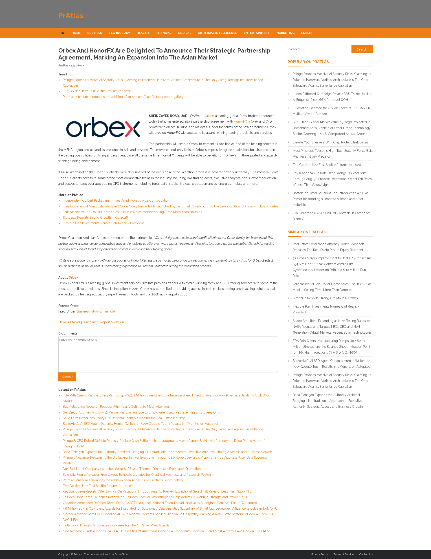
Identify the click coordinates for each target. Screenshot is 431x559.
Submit (307, 33)
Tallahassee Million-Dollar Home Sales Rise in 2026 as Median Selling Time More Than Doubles (132, 212)
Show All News (69, 322)
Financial (164, 33)
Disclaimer (90, 322)
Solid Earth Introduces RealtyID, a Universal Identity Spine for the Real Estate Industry (124, 418)
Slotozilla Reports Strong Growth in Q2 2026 (95, 217)
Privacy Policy (319, 554)
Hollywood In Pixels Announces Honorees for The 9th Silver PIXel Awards (116, 525)
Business (94, 33)
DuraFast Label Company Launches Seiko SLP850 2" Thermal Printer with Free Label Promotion (132, 469)
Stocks (96, 311)
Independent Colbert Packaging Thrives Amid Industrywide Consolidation (116, 200)
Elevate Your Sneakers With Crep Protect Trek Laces (330, 142)
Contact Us (366, 554)
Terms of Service (344, 554)
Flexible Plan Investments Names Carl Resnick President (103, 223)
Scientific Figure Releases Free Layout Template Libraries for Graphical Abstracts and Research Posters (137, 474)
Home (76, 33)
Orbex (209, 116)
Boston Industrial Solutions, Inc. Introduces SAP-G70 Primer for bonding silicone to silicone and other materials (330, 199)
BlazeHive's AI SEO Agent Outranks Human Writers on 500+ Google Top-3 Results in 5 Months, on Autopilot (140, 423)
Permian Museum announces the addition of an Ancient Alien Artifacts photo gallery (123, 97)
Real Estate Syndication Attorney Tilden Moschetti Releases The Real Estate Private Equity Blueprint (329, 247)
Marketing (286, 33)
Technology (119, 33)
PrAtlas (70, 15)
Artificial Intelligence (217, 33)
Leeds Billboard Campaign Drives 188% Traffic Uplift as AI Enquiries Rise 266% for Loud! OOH (332, 96)
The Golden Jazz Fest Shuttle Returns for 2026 (97, 91)
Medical (184, 33)
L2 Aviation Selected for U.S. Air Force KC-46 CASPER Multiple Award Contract (331, 111)
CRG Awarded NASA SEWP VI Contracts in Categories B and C (332, 216)
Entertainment (257, 33)
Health (143, 33)
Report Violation (112, 322)
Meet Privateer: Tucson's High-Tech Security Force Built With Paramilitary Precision (333, 153)
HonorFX (240, 121)
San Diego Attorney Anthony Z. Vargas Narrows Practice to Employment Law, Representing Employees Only (141, 412)
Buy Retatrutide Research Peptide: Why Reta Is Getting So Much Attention (116, 406)
